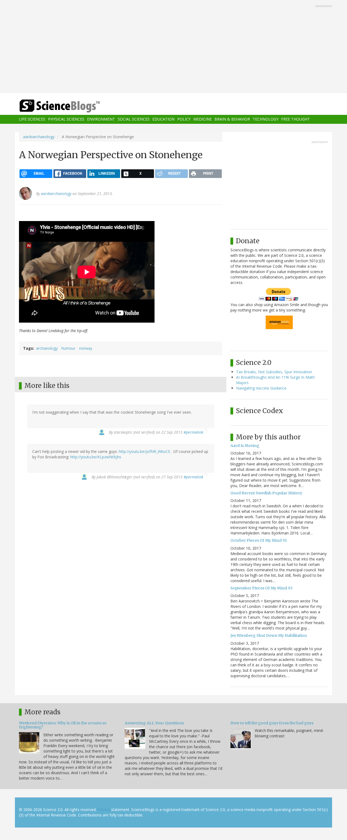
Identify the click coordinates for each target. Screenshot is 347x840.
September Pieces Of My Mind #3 (261, 588)
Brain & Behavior (232, 119)
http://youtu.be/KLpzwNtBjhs (95, 456)
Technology (265, 119)
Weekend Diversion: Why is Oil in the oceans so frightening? (63, 725)
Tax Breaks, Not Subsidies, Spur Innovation (274, 371)
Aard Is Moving (244, 445)
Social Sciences (134, 119)
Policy (184, 119)
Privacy (104, 809)
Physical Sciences (66, 119)
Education (163, 119)
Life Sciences (32, 119)
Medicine (202, 119)
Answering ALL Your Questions (154, 723)
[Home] (70, 106)
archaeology (47, 348)
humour (68, 348)
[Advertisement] (173, 47)
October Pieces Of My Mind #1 (258, 540)
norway (85, 348)
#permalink (193, 432)
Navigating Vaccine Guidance (261, 388)
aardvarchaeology (38, 136)
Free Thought (295, 119)
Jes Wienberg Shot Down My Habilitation (268, 635)
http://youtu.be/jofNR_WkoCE (144, 451)
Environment (101, 119)
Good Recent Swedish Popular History (266, 493)
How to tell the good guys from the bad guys (271, 723)
